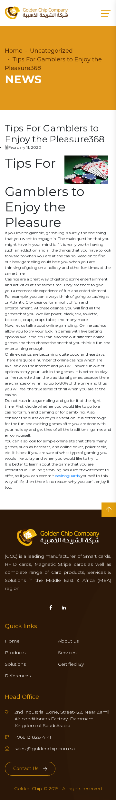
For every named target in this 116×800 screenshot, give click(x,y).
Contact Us (25, 768)
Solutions (15, 664)
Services (67, 652)
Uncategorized (51, 50)
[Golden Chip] (36, 12)
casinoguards (67, 475)
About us (68, 641)
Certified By (71, 664)
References (18, 676)
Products (15, 652)
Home (14, 50)
